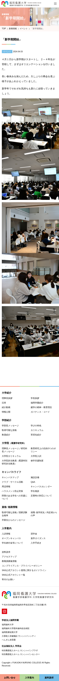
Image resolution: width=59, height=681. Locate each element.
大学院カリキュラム (11, 456)
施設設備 (35, 477)
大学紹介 (6, 392)
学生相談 (35, 491)
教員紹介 (6, 434)
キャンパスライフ (11, 472)
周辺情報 (6, 486)
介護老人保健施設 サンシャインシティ (19, 636)
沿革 (4, 403)
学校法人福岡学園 (10, 620)
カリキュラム (37, 430)
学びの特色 (36, 425)
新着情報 (13, 28)
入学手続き (36, 543)
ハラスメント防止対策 (12, 491)
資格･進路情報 (10, 507)
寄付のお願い (8, 579)
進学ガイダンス (38, 538)
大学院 (14, 443)
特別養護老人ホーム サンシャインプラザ (20, 650)
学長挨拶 (35, 398)
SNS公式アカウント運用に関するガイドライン (24, 570)
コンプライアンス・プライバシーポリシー (22, 565)
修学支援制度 (37, 460)
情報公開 (6, 412)
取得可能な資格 (9, 430)
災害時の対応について (41, 495)
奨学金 (34, 533)
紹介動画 (6, 407)
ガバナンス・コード (40, 412)
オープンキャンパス (11, 538)
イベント (24, 28)
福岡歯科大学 (8, 624)
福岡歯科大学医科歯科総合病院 (15, 628)
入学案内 (6, 528)
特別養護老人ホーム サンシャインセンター (21, 654)
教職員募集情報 (9, 561)
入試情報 (6, 533)
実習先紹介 (36, 434)
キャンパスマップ (10, 477)
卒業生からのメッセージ (13, 520)
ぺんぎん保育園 (9, 640)
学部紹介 (6, 420)
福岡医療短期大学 (10, 632)
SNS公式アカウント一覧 (13, 575)
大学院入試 (36, 456)
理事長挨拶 (7, 398)
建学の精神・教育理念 (41, 407)
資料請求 (6, 552)
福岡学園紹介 (37, 403)
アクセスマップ (9, 556)
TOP (4, 28)
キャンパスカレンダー (41, 486)
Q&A (33, 482)
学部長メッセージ (10, 425)
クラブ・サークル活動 (12, 482)
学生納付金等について (12, 543)
